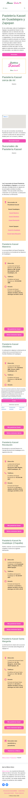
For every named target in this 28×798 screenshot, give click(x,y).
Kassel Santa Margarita (14, 233)
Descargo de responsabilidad (10, 790)
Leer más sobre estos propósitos (19, 398)
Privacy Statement (19, 793)
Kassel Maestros (14, 213)
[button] (25, 8)
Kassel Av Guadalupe (14, 230)
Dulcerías (13, 757)
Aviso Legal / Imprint (9, 793)
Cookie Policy (21, 790)
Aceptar (14, 400)
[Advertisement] (14, 99)
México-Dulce (6, 757)
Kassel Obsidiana (14, 216)
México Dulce (5, 771)
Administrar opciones (14, 404)
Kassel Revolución (14, 220)
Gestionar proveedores (7, 398)
